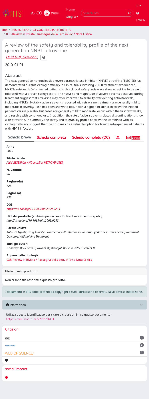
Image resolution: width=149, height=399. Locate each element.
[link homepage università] (44, 13)
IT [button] (137, 6)
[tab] (118, 137)
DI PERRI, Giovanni (21, 57)
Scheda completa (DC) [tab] (91, 137)
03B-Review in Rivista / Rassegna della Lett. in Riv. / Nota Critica (49, 34)
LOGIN (140, 20)
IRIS (4, 30)
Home (70, 9)
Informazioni (17, 305)
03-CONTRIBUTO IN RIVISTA (52, 30)
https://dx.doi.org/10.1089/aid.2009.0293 (33, 209)
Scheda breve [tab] (19, 137)
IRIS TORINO (20, 30)
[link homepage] (13, 13)
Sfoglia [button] (71, 17)
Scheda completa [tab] (51, 137)
